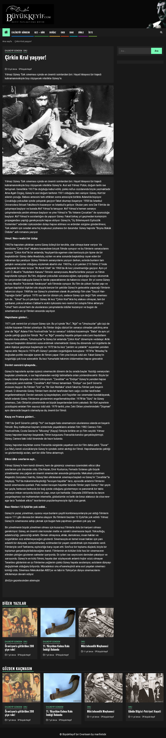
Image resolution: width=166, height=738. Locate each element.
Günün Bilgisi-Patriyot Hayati (144, 711)
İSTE (91, 32)
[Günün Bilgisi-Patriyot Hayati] (145, 687)
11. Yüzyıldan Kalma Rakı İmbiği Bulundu (56, 647)
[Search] (161, 32)
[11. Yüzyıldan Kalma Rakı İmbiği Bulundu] (58, 622)
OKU (63, 32)
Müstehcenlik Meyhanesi (94, 646)
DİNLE (81, 32)
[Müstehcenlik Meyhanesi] (96, 622)
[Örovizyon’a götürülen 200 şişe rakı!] (19, 622)
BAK (72, 32)
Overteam (84, 734)
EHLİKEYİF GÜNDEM (21, 32)
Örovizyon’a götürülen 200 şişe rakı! (19, 647)
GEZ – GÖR (39, 32)
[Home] (6, 32)
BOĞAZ (52, 32)
